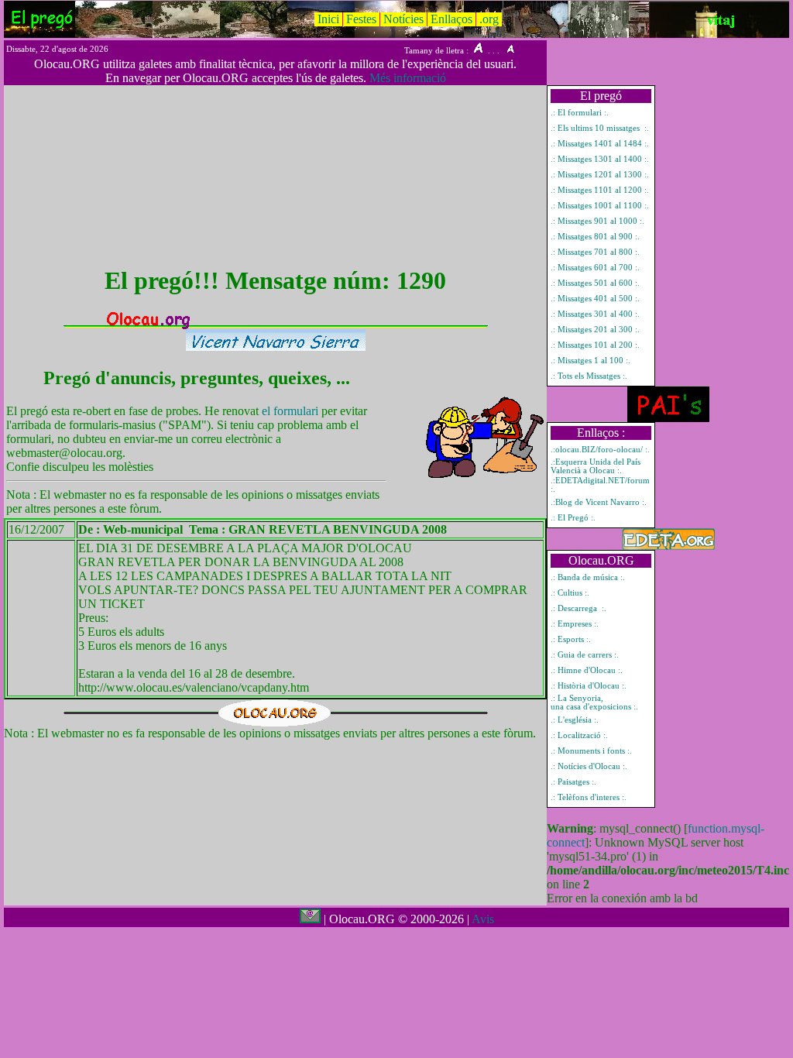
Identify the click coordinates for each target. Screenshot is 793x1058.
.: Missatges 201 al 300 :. (595, 329)
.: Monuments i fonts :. (591, 751)
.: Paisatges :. (573, 782)
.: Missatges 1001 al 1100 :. (600, 205)
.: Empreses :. (575, 624)
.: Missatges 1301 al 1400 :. (600, 159)
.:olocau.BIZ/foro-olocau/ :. (600, 449)
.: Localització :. (579, 735)
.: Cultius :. (570, 593)
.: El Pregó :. (573, 518)
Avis (483, 919)
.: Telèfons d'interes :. (589, 797)
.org (489, 19)
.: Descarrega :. (578, 608)
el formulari (291, 410)
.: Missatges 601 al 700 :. (595, 267)
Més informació (407, 77)
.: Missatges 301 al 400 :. (595, 314)
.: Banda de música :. (588, 577)
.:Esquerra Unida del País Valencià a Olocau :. (595, 466)
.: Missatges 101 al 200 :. (595, 345)
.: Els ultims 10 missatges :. (600, 128)
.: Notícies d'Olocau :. (589, 766)
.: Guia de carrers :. (585, 655)
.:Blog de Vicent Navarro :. (599, 502)
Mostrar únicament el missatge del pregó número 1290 (33, 618)
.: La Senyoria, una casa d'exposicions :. (594, 702)
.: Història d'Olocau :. (589, 686)
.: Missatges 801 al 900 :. (595, 236)
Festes (361, 19)
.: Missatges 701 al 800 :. (595, 252)
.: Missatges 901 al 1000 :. (597, 221)
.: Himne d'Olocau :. (587, 670)
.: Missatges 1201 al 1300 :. (600, 174)
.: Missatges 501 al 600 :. (595, 283)
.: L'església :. (575, 720)
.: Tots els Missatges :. (589, 376)
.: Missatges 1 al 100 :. (590, 360)
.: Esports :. (571, 639)
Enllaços (451, 19)
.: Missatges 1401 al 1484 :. (600, 143)
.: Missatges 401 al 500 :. (595, 298)
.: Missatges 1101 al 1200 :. (600, 190)
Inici (328, 19)
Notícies (403, 19)
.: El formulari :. (580, 112)
